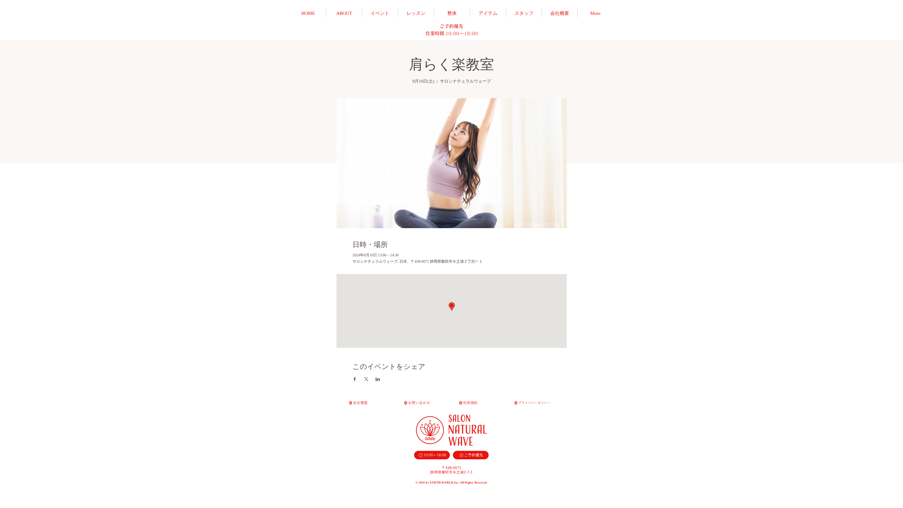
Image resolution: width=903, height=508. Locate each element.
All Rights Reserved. (473, 482)
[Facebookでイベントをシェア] (354, 379)
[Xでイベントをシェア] (366, 379)
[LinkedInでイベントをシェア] (378, 379)
